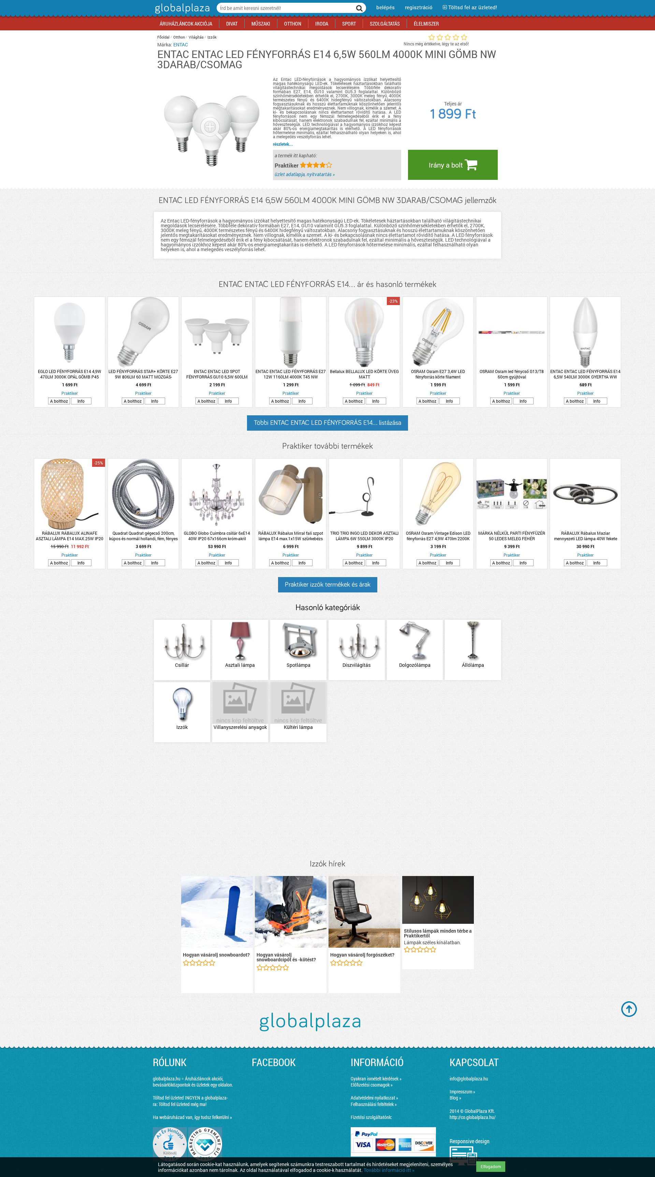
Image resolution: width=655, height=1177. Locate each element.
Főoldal (163, 37)
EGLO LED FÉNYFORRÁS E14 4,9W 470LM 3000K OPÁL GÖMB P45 (69, 374)
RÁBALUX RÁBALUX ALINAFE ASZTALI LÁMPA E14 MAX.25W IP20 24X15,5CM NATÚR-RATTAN (69, 535)
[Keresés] (359, 8)
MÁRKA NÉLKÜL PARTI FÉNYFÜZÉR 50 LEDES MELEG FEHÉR (511, 535)
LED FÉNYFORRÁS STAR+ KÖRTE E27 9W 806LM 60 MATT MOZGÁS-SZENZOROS (143, 374)
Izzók (212, 37)
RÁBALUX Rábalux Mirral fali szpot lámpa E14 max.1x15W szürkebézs (290, 535)
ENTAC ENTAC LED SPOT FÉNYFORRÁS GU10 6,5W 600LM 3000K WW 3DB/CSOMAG (217, 374)
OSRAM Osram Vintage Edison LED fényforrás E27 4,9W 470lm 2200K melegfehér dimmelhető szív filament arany (438, 535)
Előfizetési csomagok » (372, 1084)
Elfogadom (491, 1166)
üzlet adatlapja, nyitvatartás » (305, 174)
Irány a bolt (447, 164)
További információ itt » (389, 1170)
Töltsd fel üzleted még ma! (182, 1104)
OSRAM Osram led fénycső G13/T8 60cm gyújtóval (512, 374)
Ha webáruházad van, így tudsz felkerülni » (192, 1117)
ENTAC (180, 44)
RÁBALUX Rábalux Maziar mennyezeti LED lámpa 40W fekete (585, 535)
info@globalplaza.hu (469, 1078)
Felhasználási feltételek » (374, 1104)
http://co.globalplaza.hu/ (473, 1117)
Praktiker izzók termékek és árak (327, 584)
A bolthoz (59, 401)
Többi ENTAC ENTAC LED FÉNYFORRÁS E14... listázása (327, 422)
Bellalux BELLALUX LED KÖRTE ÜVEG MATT (364, 374)
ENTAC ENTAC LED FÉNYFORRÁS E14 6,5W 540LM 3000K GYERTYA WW (585, 374)
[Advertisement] (327, 801)
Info (81, 401)
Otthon (179, 37)
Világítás (196, 37)
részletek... (283, 144)
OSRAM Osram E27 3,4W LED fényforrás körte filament (438, 374)
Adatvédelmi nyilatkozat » (374, 1097)
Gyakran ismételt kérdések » (376, 1078)
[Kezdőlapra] (181, 13)
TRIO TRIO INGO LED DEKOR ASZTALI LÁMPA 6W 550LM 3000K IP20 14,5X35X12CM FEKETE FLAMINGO (364, 535)
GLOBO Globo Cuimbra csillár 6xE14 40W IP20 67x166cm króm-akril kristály (217, 535)
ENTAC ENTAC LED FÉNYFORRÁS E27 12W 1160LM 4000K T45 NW (291, 374)
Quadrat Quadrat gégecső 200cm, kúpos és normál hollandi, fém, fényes (143, 535)
